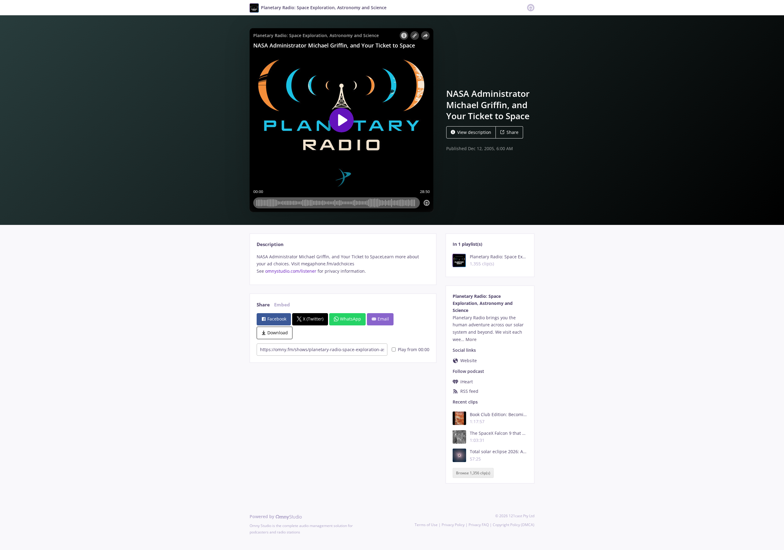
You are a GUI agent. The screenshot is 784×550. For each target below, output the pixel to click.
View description (474, 132)
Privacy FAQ (479, 524)
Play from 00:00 (413, 349)
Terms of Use (426, 524)
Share (512, 132)
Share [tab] (263, 305)
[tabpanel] (343, 264)
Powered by (263, 516)
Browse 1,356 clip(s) (473, 473)
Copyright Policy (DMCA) (513, 524)
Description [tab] (270, 244)
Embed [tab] (282, 305)
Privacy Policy (453, 524)
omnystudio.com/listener (290, 271)
